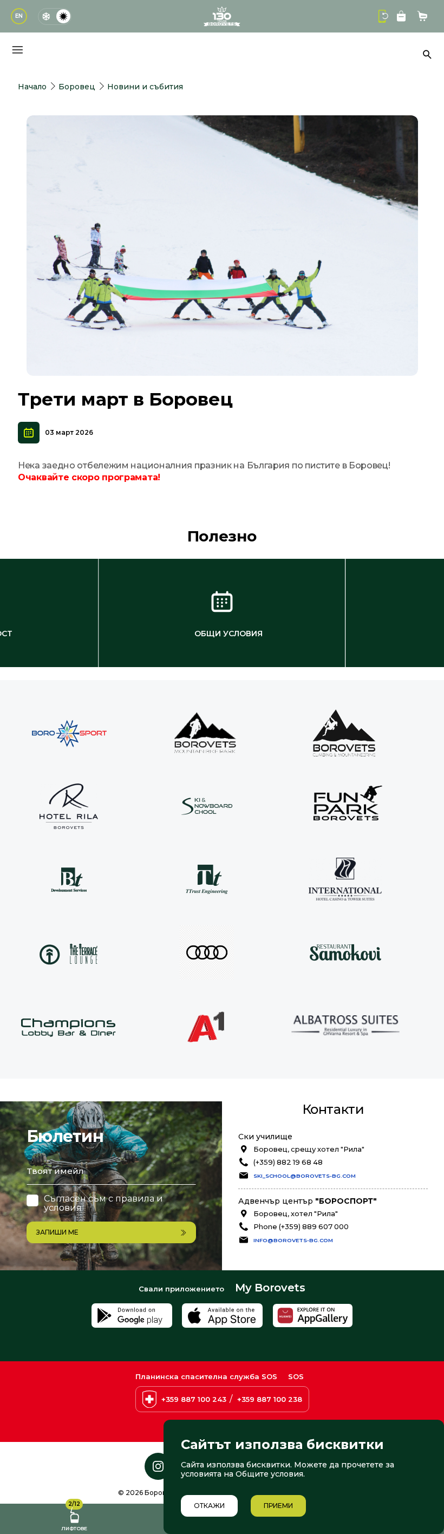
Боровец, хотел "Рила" (295, 1213)
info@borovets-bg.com (293, 1240)
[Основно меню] (17, 50)
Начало (32, 87)
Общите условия (269, 1474)
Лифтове (74, 1517)
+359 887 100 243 (193, 1399)
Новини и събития (145, 87)
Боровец (76, 87)
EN (19, 15)
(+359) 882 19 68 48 (288, 1162)
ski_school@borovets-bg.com (304, 1175)
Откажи (209, 1506)
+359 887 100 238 (269, 1399)
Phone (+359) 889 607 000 (301, 1226)
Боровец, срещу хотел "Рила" (308, 1149)
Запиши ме (57, 1232)
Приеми (278, 1506)
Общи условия (228, 633)
